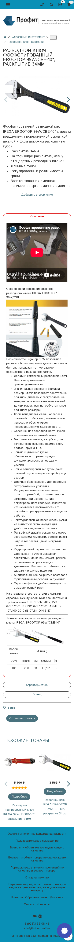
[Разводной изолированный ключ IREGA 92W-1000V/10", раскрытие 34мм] (19, 796)
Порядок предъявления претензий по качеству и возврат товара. (37, 869)
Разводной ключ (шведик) (25, 42)
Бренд (37, 694)
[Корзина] (69, 5)
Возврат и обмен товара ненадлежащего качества (37, 859)
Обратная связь (36, 897)
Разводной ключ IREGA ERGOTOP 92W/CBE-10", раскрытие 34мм (55, 807)
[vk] (34, 916)
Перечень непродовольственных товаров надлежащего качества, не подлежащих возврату (37, 887)
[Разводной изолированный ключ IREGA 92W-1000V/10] (19, 762)
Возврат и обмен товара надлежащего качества (37, 849)
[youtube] (40, 916)
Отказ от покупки (37, 877)
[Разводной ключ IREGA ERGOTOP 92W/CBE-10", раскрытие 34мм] (55, 791)
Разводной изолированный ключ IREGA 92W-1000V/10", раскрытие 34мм (19, 812)
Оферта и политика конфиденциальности (37, 834)
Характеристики (37, 685)
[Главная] (5, 37)
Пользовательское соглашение (37, 841)
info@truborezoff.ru (37, 928)
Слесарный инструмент (28, 37)
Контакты (43, 904)
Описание (37, 216)
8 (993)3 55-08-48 (37, 924)
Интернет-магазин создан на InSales (37, 935)
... (53, 38)
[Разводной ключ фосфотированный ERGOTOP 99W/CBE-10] (37, 96)
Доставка (56, 897)
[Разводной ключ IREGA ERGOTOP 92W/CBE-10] (55, 762)
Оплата (29, 904)
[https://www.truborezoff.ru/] (37, 20)
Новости (17, 897)
